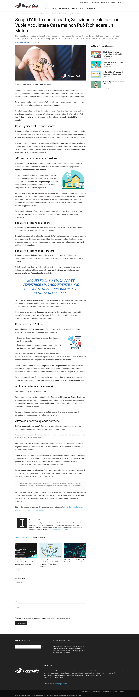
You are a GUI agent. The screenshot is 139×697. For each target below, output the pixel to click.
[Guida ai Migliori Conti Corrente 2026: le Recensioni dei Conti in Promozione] (96, 84)
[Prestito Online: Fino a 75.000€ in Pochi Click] (96, 64)
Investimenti (64, 8)
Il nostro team (105, 2)
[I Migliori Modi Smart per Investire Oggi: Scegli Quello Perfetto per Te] (96, 54)
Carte (47, 8)
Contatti (113, 2)
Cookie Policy (58, 677)
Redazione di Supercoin (24, 42)
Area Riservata (84, 2)
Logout (119, 2)
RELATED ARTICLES (23, 538)
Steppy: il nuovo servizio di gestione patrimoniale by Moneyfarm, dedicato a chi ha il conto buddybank (26, 562)
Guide (31, 14)
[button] (121, 8)
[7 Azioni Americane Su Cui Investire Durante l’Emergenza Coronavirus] (75, 550)
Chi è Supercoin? (94, 2)
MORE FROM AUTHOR (41, 538)
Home (17, 14)
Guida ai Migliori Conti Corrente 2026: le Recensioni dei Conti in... (113, 84)
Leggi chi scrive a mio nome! (60, 529)
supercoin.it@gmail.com (59, 684)
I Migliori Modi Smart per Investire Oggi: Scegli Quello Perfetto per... (112, 54)
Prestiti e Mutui (77, 8)
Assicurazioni (91, 8)
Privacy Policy (48, 677)
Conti (54, 8)
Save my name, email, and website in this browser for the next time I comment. (43, 618)
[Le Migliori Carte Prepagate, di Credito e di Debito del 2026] (96, 74)
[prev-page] (16, 570)
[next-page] (19, 570)
